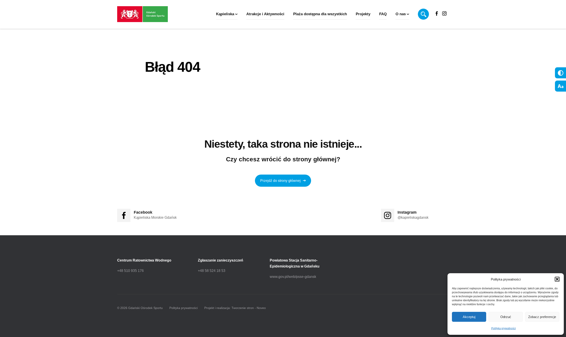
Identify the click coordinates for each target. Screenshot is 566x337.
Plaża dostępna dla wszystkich (320, 14)
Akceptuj (469, 317)
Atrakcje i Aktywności (265, 14)
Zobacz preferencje (542, 317)
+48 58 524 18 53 (211, 271)
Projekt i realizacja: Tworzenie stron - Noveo (235, 308)
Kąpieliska (225, 14)
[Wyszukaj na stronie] (423, 14)
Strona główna (158, 85)
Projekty (363, 14)
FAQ (383, 14)
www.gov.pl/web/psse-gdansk (293, 277)
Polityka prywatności (503, 328)
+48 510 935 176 (130, 271)
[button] (557, 279)
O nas (401, 14)
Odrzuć (505, 317)
